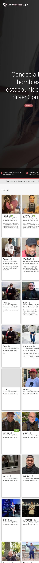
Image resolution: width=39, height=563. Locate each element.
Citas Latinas (10, 181)
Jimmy (26, 216)
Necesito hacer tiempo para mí (10, 310)
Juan (25, 433)
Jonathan (27, 520)
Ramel (6, 259)
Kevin (5, 476)
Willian (26, 476)
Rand (5, 216)
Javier (6, 433)
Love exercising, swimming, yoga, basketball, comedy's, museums (11, 268)
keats (26, 389)
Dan (5, 389)
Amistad (31, 181)
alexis (6, 520)
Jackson (27, 346)
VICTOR (27, 259)
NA (4, 353)
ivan (25, 302)
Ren (5, 302)
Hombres (21, 181)
